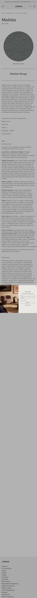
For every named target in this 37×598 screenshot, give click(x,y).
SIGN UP (27, 302)
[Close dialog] (36, 286)
